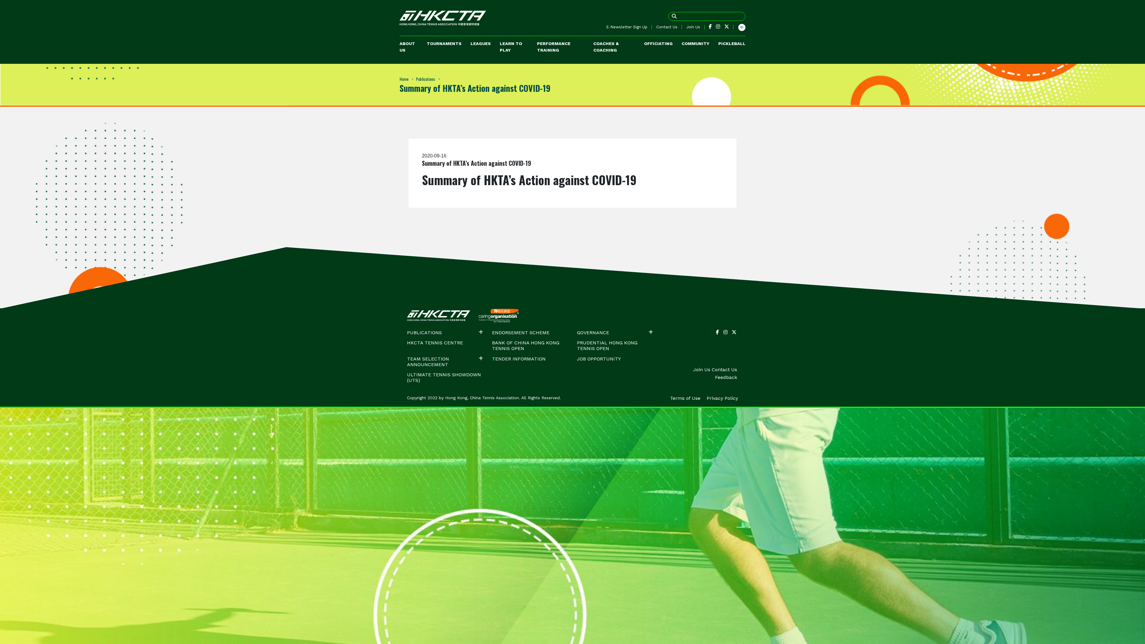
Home (404, 79)
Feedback (726, 377)
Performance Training (553, 46)
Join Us (693, 27)
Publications (425, 79)
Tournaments (444, 43)
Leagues (481, 43)
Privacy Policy (722, 398)
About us (407, 46)
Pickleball (731, 43)
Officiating (658, 43)
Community (695, 43)
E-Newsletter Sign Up (626, 27)
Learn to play (511, 46)
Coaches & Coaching (606, 46)
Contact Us (666, 27)
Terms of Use (686, 398)
